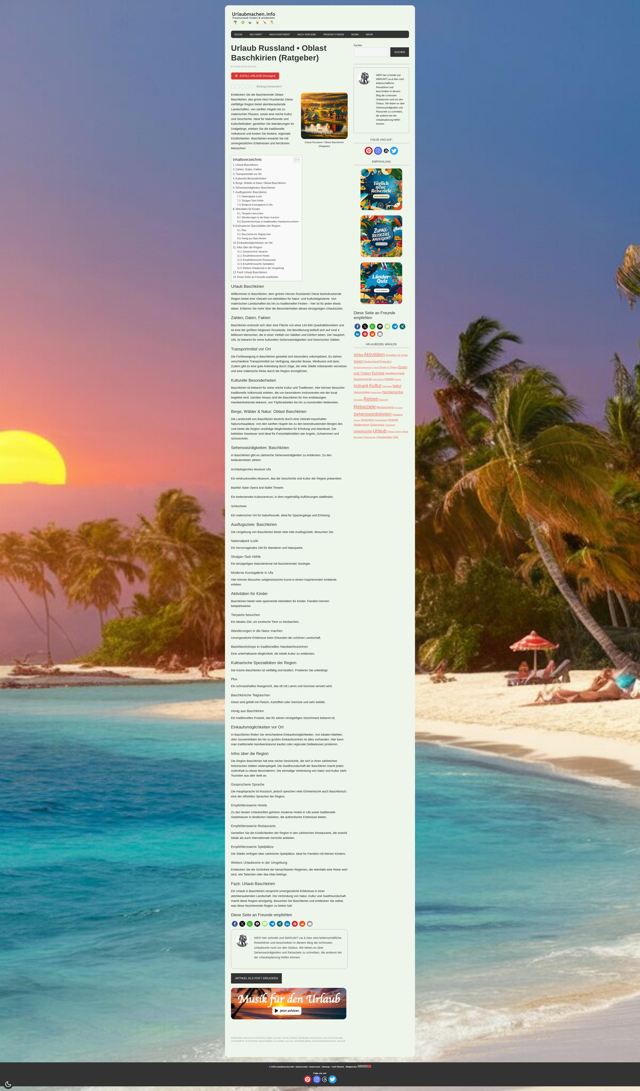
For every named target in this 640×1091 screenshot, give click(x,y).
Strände (393, 420)
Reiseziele (304, 1038)
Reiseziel (383, 400)
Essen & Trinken (389, 367)
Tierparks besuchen (252, 213)
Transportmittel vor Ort (249, 173)
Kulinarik (279, 1041)
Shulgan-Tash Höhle (253, 200)
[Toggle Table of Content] (294, 160)
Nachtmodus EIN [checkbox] (8, 1084)
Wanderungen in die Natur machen (260, 217)
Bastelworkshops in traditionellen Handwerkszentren (270, 221)
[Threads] (386, 150)
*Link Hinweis (337, 1067)
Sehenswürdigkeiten (324, 1041)
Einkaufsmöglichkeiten (363, 368)
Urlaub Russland (333, 1038)
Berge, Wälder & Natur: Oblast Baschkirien (261, 182)
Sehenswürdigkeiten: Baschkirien (255, 187)
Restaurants (385, 407)
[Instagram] (378, 151)
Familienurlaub (394, 373)
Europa (378, 373)
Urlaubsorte (369, 437)
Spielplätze (367, 419)
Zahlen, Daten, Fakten (249, 169)
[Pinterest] (369, 151)
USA (395, 437)
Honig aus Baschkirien (254, 238)
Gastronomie (363, 379)
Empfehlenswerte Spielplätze (258, 264)
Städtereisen (361, 424)
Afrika (358, 355)
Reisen (293, 1038)
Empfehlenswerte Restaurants (259, 260)
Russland (316, 1038)
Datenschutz (302, 1067)
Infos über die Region (249, 247)
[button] (235, 924)
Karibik (397, 379)
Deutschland (371, 361)
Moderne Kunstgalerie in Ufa (257, 204)
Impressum (314, 1067)
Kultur (277, 1038)
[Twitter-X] (394, 151)
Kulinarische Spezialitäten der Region (258, 225)
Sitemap (326, 1067)
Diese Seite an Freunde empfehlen (257, 276)
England (375, 368)
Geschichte (378, 379)
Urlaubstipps (384, 437)
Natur (285, 1038)
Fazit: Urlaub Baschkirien (252, 272)
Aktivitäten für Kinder (248, 208)
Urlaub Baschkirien (247, 164)
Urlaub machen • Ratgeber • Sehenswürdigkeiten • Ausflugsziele (253, 18)
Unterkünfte (363, 431)
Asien (269, 1038)
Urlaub (247, 1038)
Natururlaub (376, 392)
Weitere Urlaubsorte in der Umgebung (263, 268)
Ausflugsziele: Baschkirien (251, 192)
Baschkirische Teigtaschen (256, 234)
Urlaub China (394, 431)
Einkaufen (386, 361)
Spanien (357, 420)
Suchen (358, 45)
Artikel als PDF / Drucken (256, 978)
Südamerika (377, 424)
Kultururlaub (387, 386)
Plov (244, 230)
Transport (390, 425)
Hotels (389, 379)
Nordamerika (392, 392)
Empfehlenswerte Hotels (256, 255)
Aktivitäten (258, 1038)
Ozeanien (358, 400)
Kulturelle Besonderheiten (251, 178)
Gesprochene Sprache (255, 251)
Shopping (397, 414)
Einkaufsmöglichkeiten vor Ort (254, 242)
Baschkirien (265, 1041)
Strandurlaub (381, 420)
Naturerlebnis (302, 1041)
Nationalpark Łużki (252, 196)
